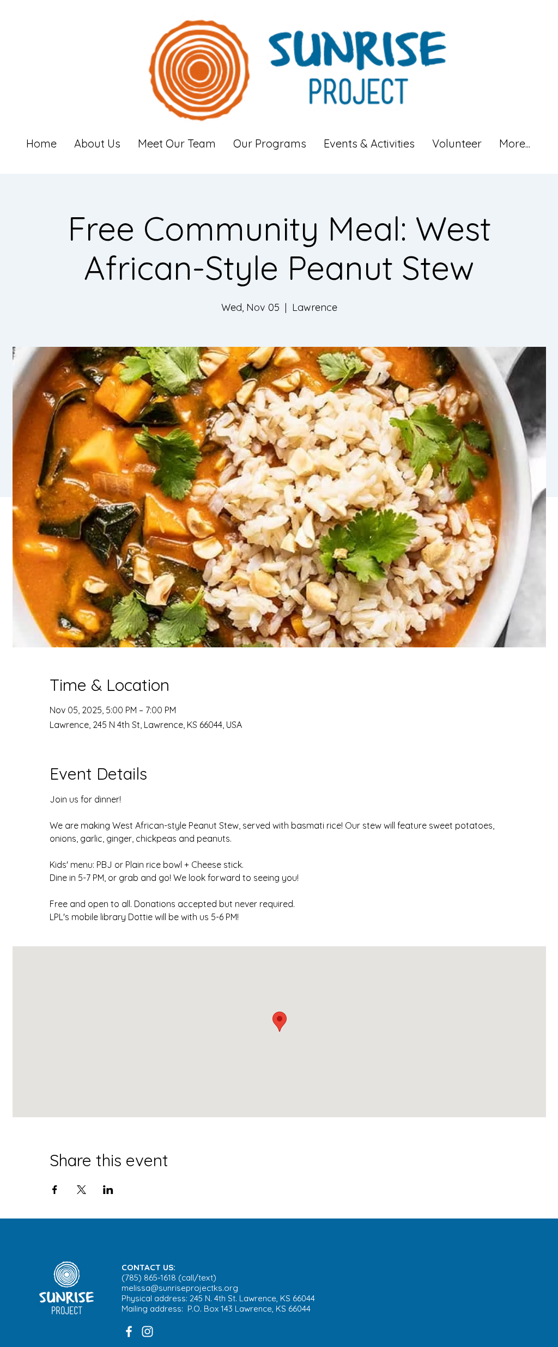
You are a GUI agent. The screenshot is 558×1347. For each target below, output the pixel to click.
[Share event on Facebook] (55, 1189)
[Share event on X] (81, 1189)
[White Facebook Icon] (129, 1331)
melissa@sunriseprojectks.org (180, 1288)
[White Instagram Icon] (147, 1331)
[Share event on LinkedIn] (108, 1189)
